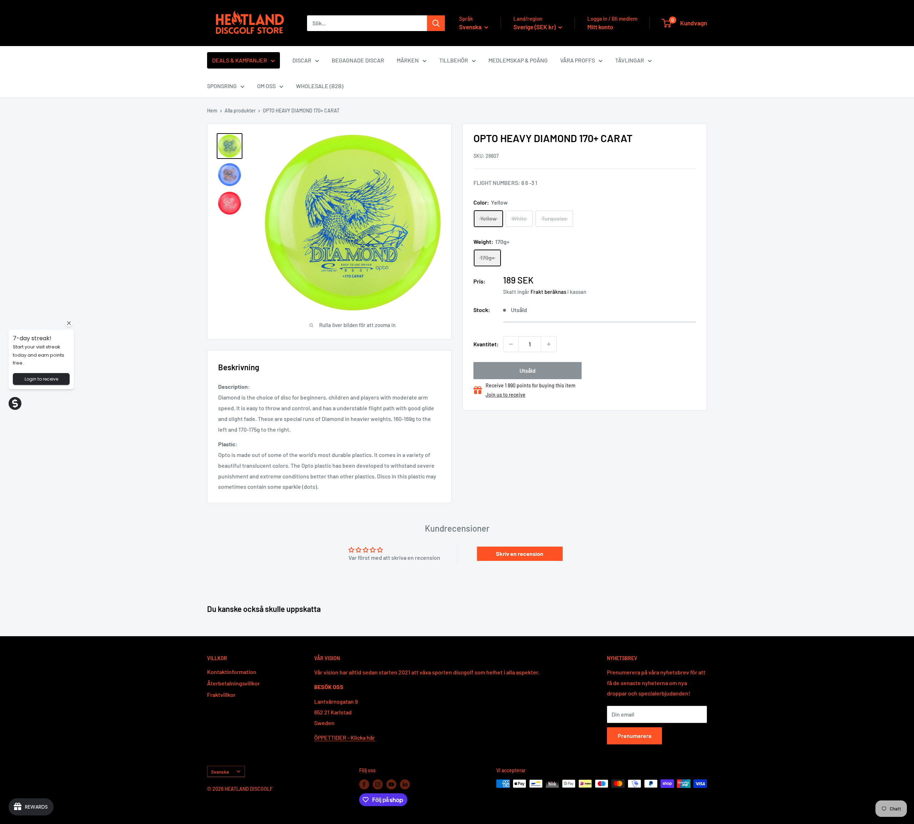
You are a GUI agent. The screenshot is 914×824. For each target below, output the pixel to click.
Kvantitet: (486, 344)
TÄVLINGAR (629, 60)
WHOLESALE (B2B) (319, 85)
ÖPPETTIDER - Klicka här (344, 737)
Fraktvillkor (221, 694)
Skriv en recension (519, 553)
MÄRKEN (408, 60)
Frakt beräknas (548, 291)
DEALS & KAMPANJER (239, 60)
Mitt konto (600, 26)
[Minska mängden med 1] (510, 344)
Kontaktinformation (231, 671)
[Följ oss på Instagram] (378, 784)
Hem (212, 110)
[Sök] (436, 23)
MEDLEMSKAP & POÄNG (518, 60)
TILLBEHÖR (453, 60)
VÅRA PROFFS (577, 60)
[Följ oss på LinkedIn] (405, 784)
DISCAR (301, 60)
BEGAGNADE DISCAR (358, 60)
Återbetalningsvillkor (233, 683)
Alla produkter (240, 110)
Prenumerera (634, 735)
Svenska (220, 772)
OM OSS (266, 85)
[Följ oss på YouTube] (391, 784)
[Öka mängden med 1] (548, 344)
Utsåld (527, 370)
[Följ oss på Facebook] (364, 784)
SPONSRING (222, 85)
